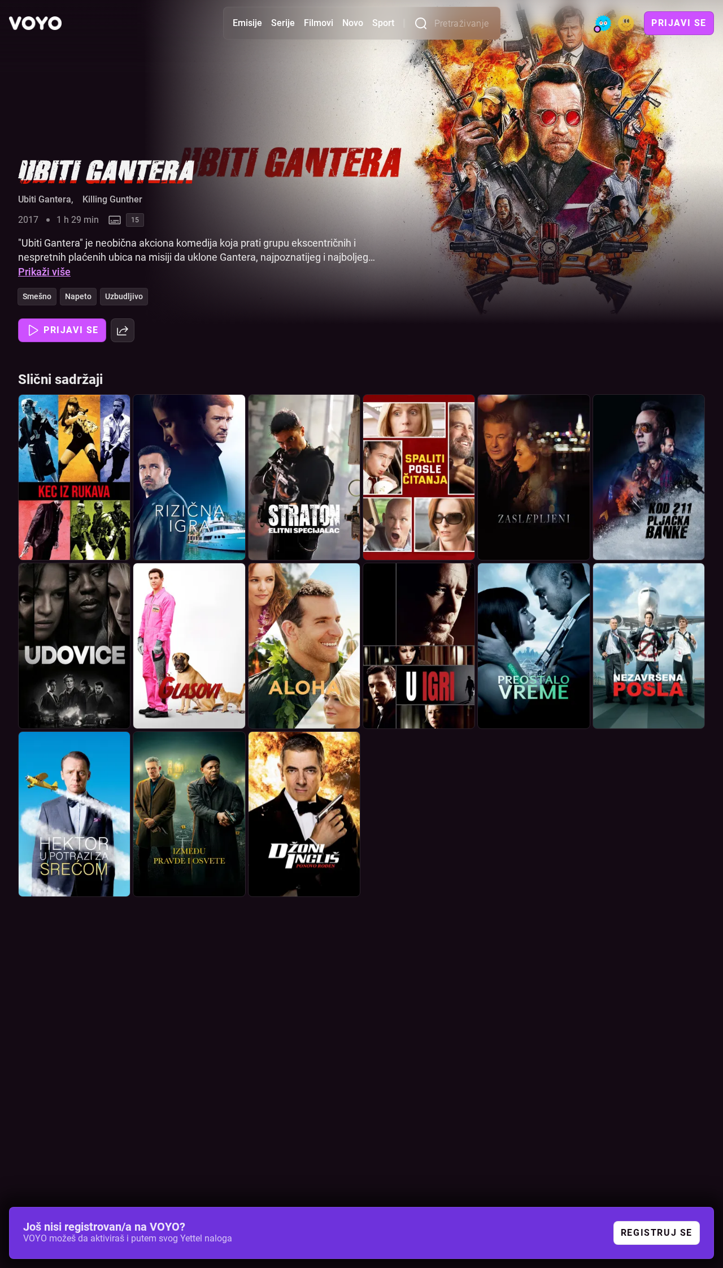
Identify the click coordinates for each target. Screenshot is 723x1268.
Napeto (78, 296)
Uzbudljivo (124, 296)
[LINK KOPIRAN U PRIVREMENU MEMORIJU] (122, 330)
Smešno (37, 296)
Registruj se (656, 1232)
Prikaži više (44, 272)
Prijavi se (679, 23)
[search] (424, 23)
